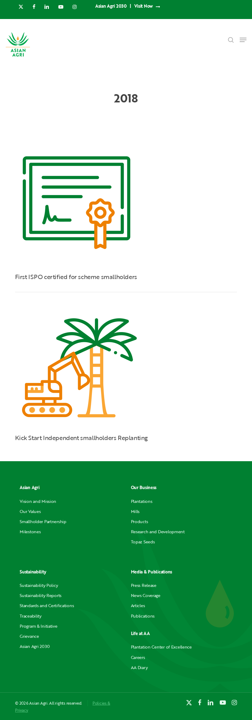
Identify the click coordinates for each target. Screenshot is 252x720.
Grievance (29, 636)
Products (139, 521)
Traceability (30, 616)
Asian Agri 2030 (35, 646)
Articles (138, 605)
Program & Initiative (38, 626)
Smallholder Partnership (43, 521)
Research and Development (158, 531)
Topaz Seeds (143, 541)
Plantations (141, 501)
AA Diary (139, 667)
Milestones (30, 531)
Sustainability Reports (40, 595)
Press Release (143, 585)
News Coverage (145, 595)
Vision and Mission (38, 501)
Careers (138, 657)
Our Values (30, 511)
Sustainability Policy (39, 585)
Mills (135, 511)
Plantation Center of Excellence (161, 647)
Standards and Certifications (47, 605)
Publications (143, 616)
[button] (243, 40)
